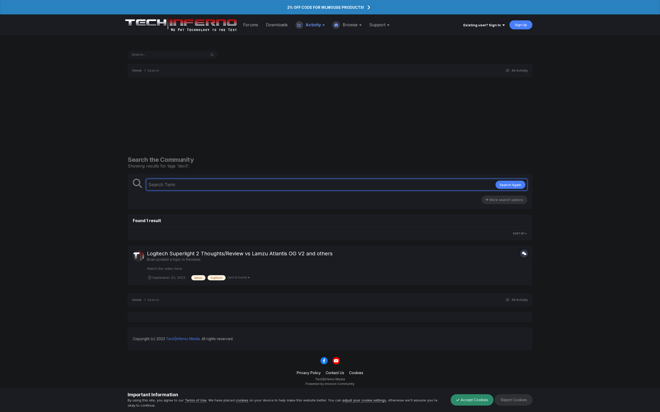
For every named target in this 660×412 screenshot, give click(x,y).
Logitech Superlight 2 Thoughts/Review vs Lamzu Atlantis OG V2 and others (240, 253)
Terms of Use (196, 400)
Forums (250, 24)
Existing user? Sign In (482, 25)
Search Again (510, 185)
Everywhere (190, 54)
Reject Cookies (513, 400)
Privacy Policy (309, 373)
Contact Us (335, 373)
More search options (506, 200)
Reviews (193, 259)
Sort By (519, 233)
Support (378, 24)
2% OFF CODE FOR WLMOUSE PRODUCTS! (325, 7)
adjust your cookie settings (364, 400)
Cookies (356, 373)
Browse (350, 24)
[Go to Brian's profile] (138, 256)
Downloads (277, 24)
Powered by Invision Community (330, 384)
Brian (151, 259)
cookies (242, 400)
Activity (313, 24)
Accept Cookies (474, 400)
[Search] (212, 55)
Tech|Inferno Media (183, 339)
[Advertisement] (330, 117)
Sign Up (521, 25)
